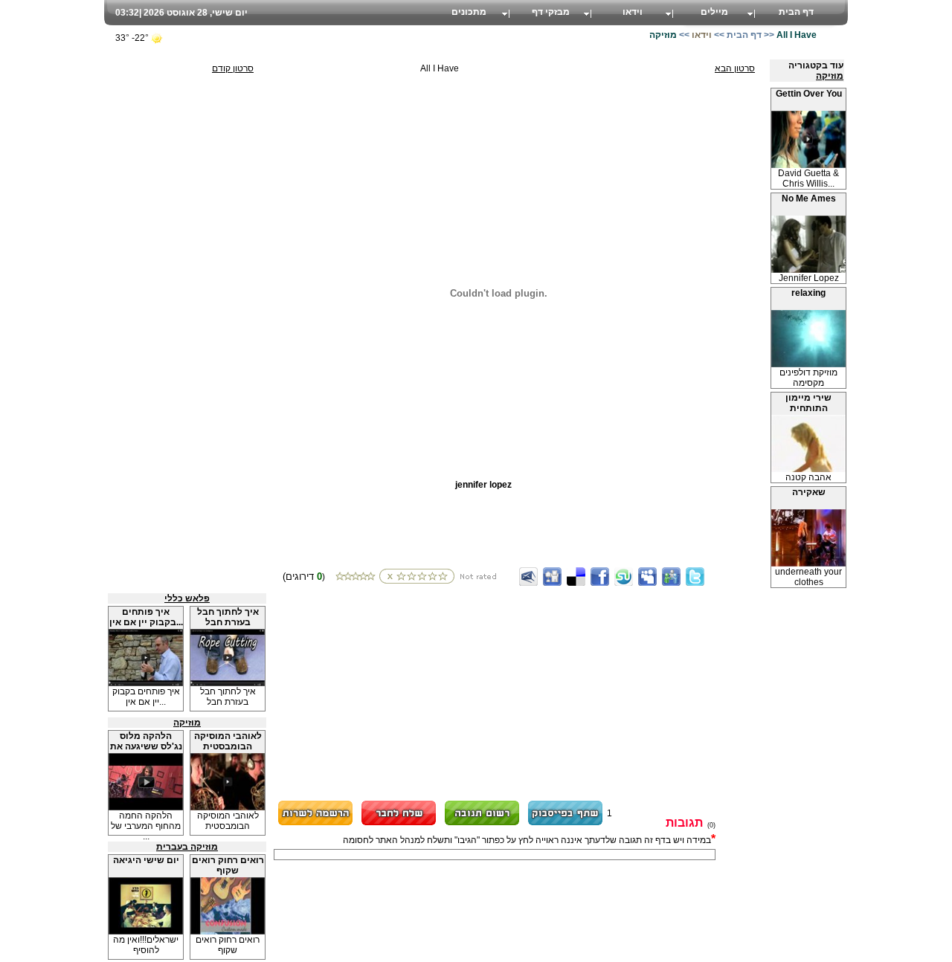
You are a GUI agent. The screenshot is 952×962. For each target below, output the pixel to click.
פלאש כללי (187, 598)
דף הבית (796, 12)
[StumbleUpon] (623, 576)
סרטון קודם (233, 68)
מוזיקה (829, 76)
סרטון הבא (735, 68)
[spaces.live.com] (671, 576)
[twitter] (695, 576)
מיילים (714, 12)
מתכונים (468, 12)
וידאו (633, 12)
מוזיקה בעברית (187, 847)
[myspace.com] (647, 576)
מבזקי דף (551, 12)
